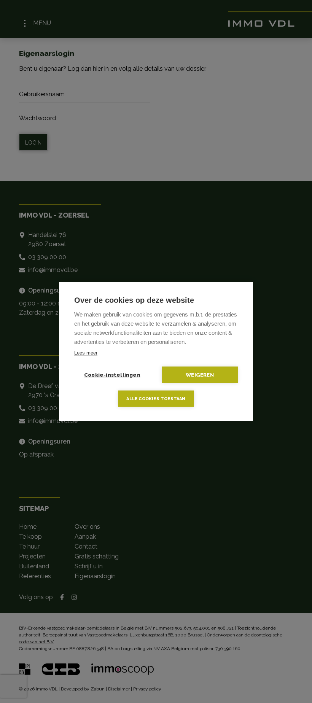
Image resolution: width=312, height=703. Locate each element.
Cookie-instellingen (112, 375)
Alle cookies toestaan (155, 398)
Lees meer (85, 353)
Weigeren (200, 375)
